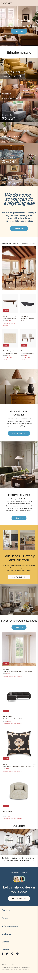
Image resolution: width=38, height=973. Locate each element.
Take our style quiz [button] (19, 898)
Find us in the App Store (8, 967)
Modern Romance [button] (29, 243)
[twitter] (7, 953)
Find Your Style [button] (19, 228)
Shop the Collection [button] (19, 433)
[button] (6, 3)
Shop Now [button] (19, 31)
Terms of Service (26, 967)
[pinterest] (17, 953)
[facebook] (2, 953)
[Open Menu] (35, 3)
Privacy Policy (17, 967)
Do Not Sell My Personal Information (20, 969)
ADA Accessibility (6, 969)
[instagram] (12, 953)
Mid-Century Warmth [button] (10, 243)
